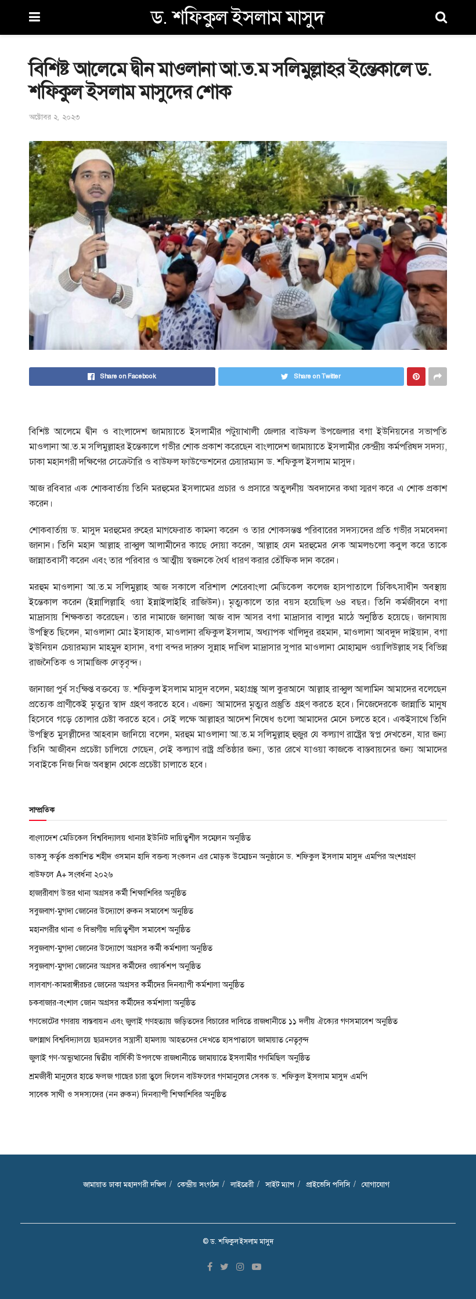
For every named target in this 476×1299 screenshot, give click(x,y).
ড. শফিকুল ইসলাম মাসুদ (237, 17)
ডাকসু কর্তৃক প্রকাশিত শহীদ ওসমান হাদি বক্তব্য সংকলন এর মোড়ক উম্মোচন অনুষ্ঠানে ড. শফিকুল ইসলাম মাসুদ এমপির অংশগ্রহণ (222, 856)
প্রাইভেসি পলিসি (328, 1184)
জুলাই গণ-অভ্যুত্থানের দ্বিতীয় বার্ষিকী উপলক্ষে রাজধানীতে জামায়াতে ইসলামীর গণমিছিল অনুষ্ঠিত (169, 1057)
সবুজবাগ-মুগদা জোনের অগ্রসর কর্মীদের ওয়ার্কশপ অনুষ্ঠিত (115, 966)
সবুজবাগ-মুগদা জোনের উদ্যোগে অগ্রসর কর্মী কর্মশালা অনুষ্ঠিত (120, 948)
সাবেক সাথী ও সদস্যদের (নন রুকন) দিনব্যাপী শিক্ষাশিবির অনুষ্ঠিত (127, 1094)
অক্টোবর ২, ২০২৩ (54, 117)
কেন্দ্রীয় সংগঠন (198, 1184)
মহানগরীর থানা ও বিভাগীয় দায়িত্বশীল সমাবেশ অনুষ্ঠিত (109, 929)
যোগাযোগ (376, 1184)
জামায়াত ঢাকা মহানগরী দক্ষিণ (124, 1184)
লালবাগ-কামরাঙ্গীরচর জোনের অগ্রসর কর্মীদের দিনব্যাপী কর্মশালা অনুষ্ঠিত (136, 984)
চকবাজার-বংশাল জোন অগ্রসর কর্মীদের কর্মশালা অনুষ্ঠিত (112, 1002)
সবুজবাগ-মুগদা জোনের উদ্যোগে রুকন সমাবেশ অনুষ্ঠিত (111, 911)
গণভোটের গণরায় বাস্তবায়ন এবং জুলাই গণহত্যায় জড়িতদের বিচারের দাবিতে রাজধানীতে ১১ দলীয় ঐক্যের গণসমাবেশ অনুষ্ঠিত (213, 1021)
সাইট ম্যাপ (279, 1184)
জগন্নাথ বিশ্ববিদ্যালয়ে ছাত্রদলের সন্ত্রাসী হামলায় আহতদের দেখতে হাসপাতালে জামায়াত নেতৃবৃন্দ (169, 1039)
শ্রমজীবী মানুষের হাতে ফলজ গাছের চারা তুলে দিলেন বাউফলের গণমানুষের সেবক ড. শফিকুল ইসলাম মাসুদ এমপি (198, 1076)
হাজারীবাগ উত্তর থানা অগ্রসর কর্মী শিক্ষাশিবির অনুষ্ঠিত (107, 893)
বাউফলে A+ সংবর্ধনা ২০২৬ (71, 874)
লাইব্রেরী (242, 1184)
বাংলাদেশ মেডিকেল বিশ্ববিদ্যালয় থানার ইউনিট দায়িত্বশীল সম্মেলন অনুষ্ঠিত (140, 838)
